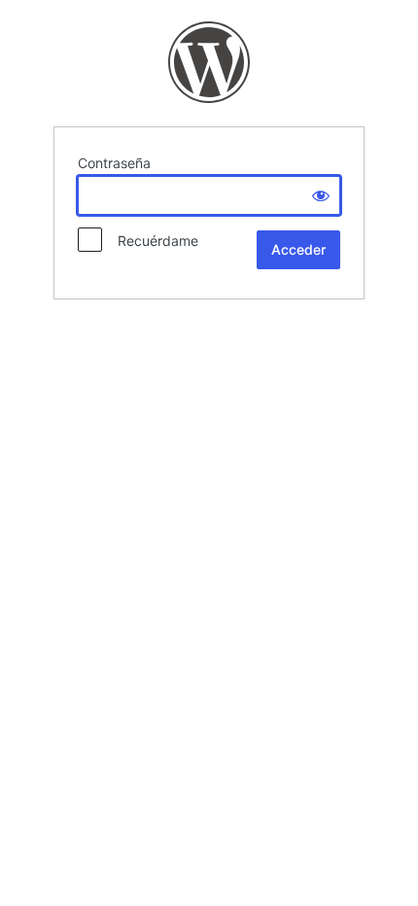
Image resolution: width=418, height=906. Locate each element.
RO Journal (209, 62)
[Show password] (320, 195)
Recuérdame (152, 240)
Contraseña (114, 163)
